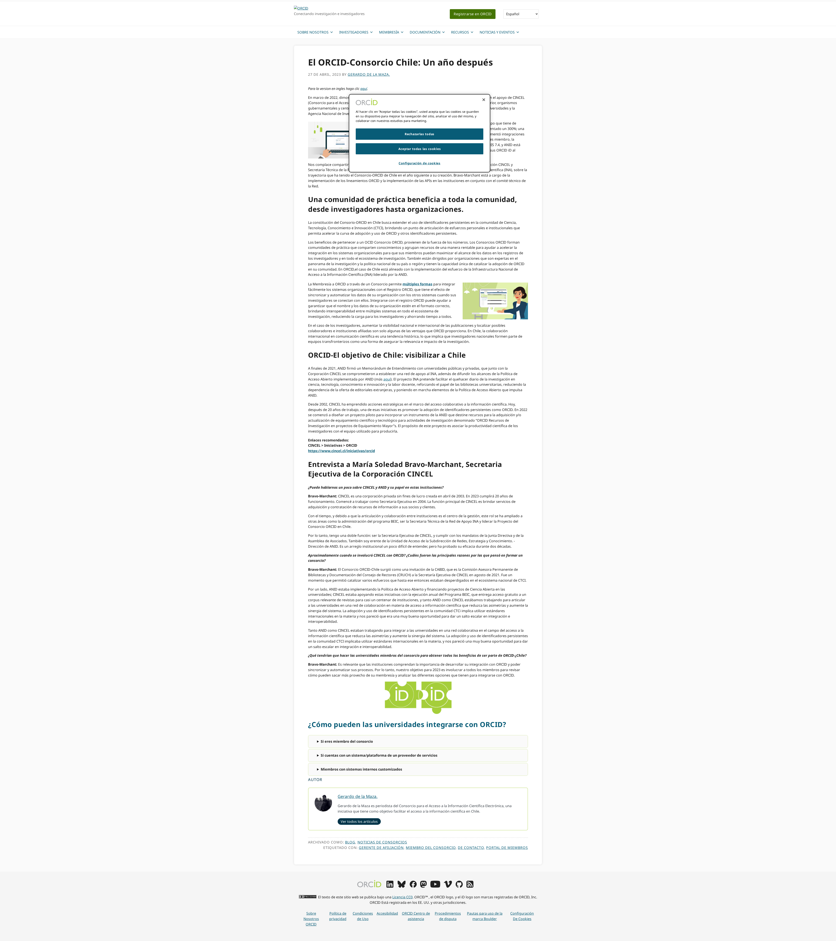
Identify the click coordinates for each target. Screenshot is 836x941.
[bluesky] (401, 886)
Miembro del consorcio (431, 847)
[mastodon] (423, 886)
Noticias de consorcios (382, 842)
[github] (459, 886)
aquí (363, 88)
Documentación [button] (425, 32)
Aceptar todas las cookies (419, 149)
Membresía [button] (389, 32)
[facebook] (413, 886)
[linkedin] (389, 886)
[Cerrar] (484, 99)
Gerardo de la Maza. (358, 796)
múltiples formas (417, 284)
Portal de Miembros (507, 847)
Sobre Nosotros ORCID (311, 919)
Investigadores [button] (353, 32)
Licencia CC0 (402, 897)
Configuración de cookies (522, 916)
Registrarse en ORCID (473, 14)
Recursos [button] (460, 32)
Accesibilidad (387, 913)
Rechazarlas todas (419, 134)
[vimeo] (448, 886)
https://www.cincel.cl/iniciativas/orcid (341, 450)
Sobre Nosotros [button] (313, 32)
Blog (350, 842)
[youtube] (435, 886)
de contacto (471, 847)
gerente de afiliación (381, 847)
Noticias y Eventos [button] (497, 32)
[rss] (470, 886)
